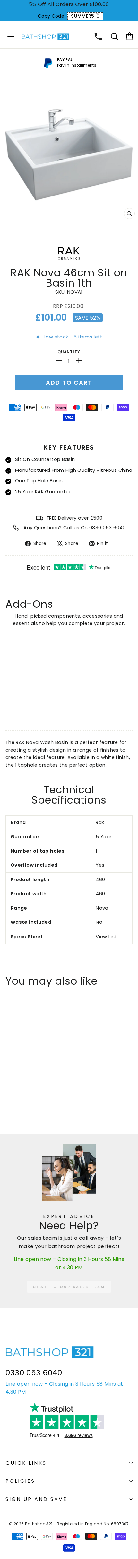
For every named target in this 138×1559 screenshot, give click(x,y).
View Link (106, 936)
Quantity (68, 351)
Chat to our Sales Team (69, 1286)
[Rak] (69, 262)
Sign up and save (36, 1499)
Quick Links (26, 1463)
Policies (20, 1481)
